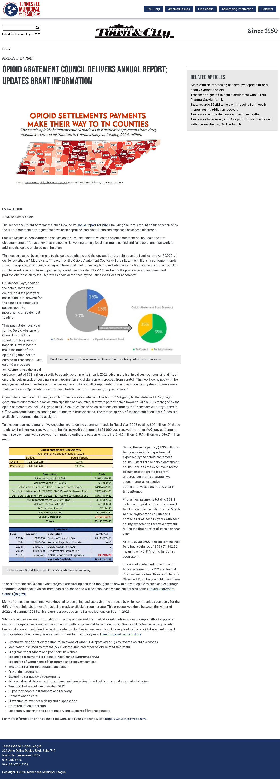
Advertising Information (237, 9)
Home (6, 49)
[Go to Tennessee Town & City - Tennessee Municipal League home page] (21, 9)
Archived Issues (179, 9)
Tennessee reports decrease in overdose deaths (225, 114)
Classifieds (206, 9)
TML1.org (153, 9)
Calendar (267, 9)
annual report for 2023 (93, 225)
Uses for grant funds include (120, 634)
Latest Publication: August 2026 (21, 34)
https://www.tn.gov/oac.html (125, 719)
